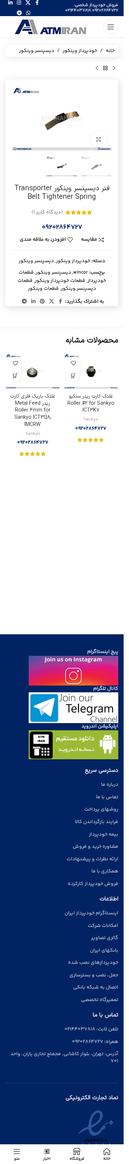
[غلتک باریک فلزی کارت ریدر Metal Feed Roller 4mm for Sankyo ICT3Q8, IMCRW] (32, 371)
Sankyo (90, 419)
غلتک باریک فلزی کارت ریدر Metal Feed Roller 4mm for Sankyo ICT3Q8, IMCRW (32, 410)
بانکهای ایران (104, 950)
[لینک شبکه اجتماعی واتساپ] (28, 13)
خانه (110, 51)
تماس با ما (107, 797)
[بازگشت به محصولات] (105, 68)
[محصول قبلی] (114, 68)
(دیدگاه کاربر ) (47, 212)
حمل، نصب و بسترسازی (94, 975)
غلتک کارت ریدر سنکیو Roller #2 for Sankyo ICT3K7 (90, 403)
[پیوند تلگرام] (19, 13)
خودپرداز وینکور (80, 51)
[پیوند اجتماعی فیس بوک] (60, 302)
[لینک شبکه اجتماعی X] (51, 302)
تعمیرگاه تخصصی (99, 1000)
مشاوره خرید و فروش (95, 847)
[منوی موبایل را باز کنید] (111, 27)
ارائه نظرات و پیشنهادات (92, 859)
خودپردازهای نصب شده (93, 963)
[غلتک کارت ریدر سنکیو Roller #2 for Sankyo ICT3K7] (91, 371)
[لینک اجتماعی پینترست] (42, 302)
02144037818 (78, 10)
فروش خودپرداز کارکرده (93, 884)
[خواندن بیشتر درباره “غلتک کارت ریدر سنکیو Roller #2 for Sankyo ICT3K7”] (73, 375)
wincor (80, 272)
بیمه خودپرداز (103, 834)
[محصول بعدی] (96, 68)
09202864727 (105, 10)
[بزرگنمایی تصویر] (98, 139)
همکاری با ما (104, 871)
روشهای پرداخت (101, 809)
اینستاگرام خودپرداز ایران (91, 913)
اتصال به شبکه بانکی (95, 987)
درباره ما (109, 785)
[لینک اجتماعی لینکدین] (33, 302)
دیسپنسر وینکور (36, 51)
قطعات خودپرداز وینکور (60, 281)
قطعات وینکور (43, 289)
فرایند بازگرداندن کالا (96, 822)
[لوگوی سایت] (51, 27)
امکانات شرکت (103, 926)
